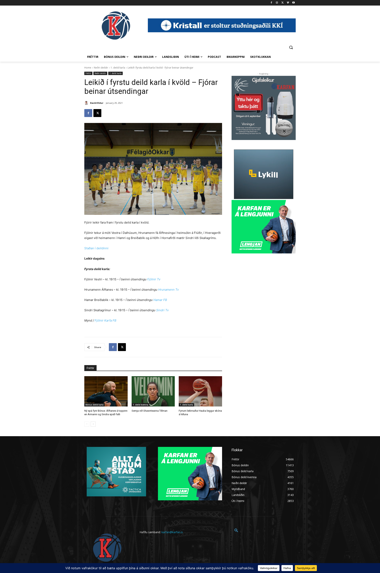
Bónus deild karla (95, 404)
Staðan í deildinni (96, 248)
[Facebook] (271, 3)
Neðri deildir (101, 67)
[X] (282, 3)
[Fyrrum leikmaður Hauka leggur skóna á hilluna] (200, 391)
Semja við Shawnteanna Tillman (149, 410)
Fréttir (88, 73)
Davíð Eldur (96, 102)
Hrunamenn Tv (168, 289)
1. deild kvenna (140, 404)
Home (87, 67)
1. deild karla (118, 67)
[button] (291, 47)
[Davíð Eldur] (86, 103)
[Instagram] (277, 3)
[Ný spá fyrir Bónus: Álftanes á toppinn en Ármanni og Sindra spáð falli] (106, 391)
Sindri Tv (162, 310)
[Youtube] (293, 3)
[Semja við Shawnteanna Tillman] (153, 391)
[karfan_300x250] (116, 471)
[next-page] (93, 424)
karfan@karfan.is (172, 532)
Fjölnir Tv (153, 279)
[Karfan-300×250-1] (264, 226)
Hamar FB (160, 300)
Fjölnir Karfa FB (105, 320)
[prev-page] (86, 424)
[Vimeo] (288, 3)
